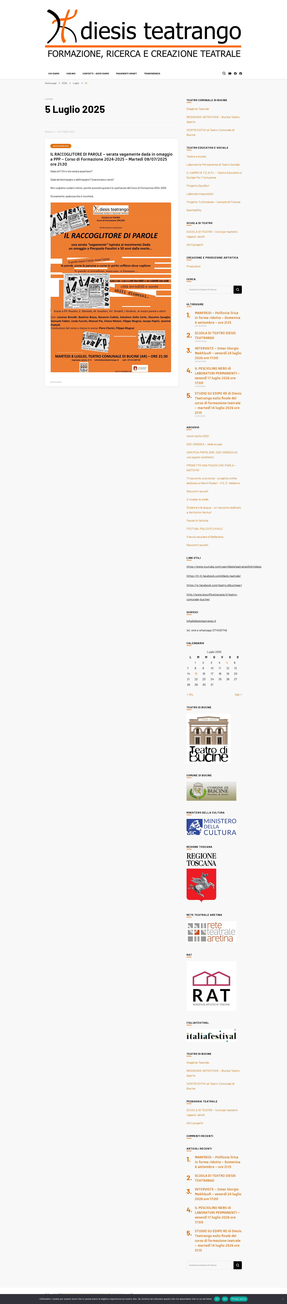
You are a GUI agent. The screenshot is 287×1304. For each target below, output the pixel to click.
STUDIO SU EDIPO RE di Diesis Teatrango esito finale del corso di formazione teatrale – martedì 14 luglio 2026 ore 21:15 (218, 403)
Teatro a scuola (196, 156)
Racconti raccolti (197, 491)
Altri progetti (195, 244)
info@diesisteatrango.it (201, 621)
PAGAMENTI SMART (126, 73)
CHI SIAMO (53, 73)
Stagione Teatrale (198, 109)
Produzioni (193, 266)
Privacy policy (239, 1299)
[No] (283, 1299)
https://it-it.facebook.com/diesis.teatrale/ (214, 576)
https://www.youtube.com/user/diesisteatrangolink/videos (224, 566)
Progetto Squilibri (198, 185)
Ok (217, 1299)
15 (196, 673)
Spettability (194, 210)
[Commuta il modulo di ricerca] (224, 73)
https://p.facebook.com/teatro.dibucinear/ (214, 585)
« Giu (190, 694)
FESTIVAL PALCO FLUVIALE (205, 528)
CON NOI (70, 73)
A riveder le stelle (197, 499)
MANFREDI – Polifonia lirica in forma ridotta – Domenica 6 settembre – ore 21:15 (217, 318)
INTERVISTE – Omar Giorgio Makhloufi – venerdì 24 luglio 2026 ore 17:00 (218, 353)
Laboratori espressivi (200, 194)
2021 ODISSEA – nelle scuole (204, 444)
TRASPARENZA (152, 73)
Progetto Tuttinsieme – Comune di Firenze (213, 202)
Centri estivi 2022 (198, 436)
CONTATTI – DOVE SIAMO (96, 73)
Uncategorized (61, 146)
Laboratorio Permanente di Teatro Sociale (213, 164)
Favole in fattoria (197, 520)
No (225, 1299)
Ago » (238, 694)
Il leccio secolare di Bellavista (205, 537)
